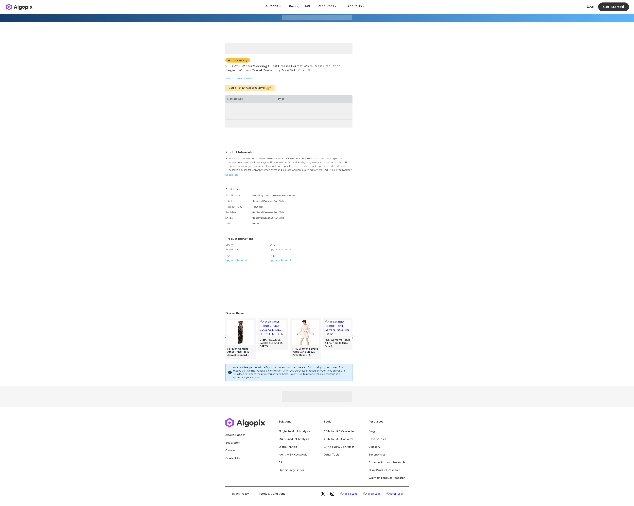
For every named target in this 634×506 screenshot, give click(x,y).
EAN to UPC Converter (339, 446)
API (307, 6)
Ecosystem (233, 442)
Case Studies (377, 439)
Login (591, 6)
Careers (230, 450)
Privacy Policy (239, 493)
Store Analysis (288, 446)
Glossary (374, 446)
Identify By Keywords (293, 454)
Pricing (294, 6)
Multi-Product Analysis (294, 439)
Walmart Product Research (387, 477)
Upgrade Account (280, 249)
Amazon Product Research (387, 462)
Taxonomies (377, 454)
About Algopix (235, 435)
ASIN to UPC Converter (339, 431)
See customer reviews (238, 78)
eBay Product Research (384, 470)
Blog (372, 431)
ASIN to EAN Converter (339, 439)
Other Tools (331, 454)
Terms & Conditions (272, 493)
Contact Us (233, 458)
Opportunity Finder (291, 470)
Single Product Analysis (294, 431)
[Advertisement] (317, 32)
